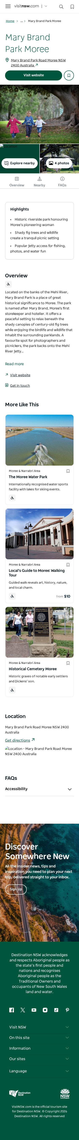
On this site (19, 1038)
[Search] (61, 7)
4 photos (62, 163)
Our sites (17, 1059)
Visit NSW (17, 1027)
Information (20, 1048)
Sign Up (16, 889)
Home (10, 21)
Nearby (39, 185)
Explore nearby (22, 163)
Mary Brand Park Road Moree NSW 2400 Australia (38, 63)
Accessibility (16, 789)
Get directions (17, 741)
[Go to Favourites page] (72, 6)
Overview (16, 185)
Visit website (34, 75)
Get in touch (20, 385)
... (22, 21)
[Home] (26, 6)
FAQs (62, 185)
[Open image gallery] (39, 114)
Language (18, 1071)
